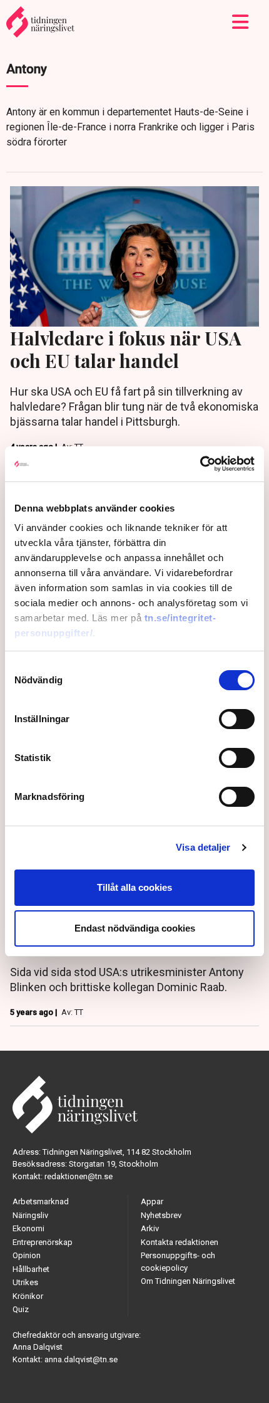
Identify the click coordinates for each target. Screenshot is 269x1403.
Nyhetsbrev (161, 1215)
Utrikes (25, 1282)
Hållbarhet (31, 1269)
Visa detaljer (203, 847)
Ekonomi (28, 1228)
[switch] (237, 719)
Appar (152, 1201)
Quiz (21, 1309)
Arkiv (150, 1228)
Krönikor (28, 1296)
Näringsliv (30, 1215)
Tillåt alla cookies (134, 887)
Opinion (27, 1255)
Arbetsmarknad (41, 1201)
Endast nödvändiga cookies (134, 928)
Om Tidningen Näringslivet (188, 1281)
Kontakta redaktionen (179, 1242)
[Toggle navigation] (240, 22)
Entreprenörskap (43, 1242)
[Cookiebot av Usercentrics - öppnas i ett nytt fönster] (200, 464)
